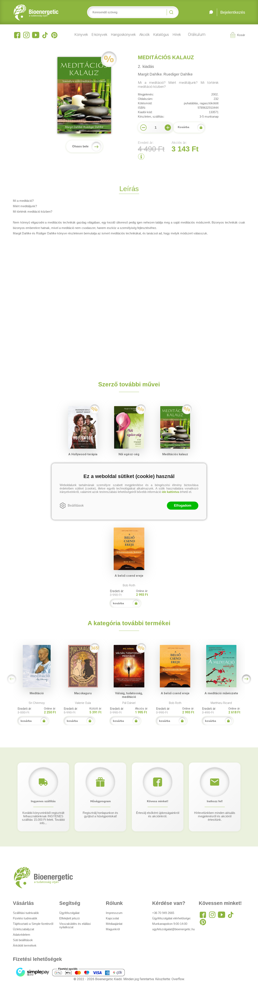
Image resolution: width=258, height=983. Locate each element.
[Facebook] (17, 35)
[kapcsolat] (211, 12)
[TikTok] (45, 35)
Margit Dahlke (150, 74)
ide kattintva (170, 492)
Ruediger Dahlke (178, 74)
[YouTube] (35, 35)
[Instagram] (26, 35)
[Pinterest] (54, 35)
